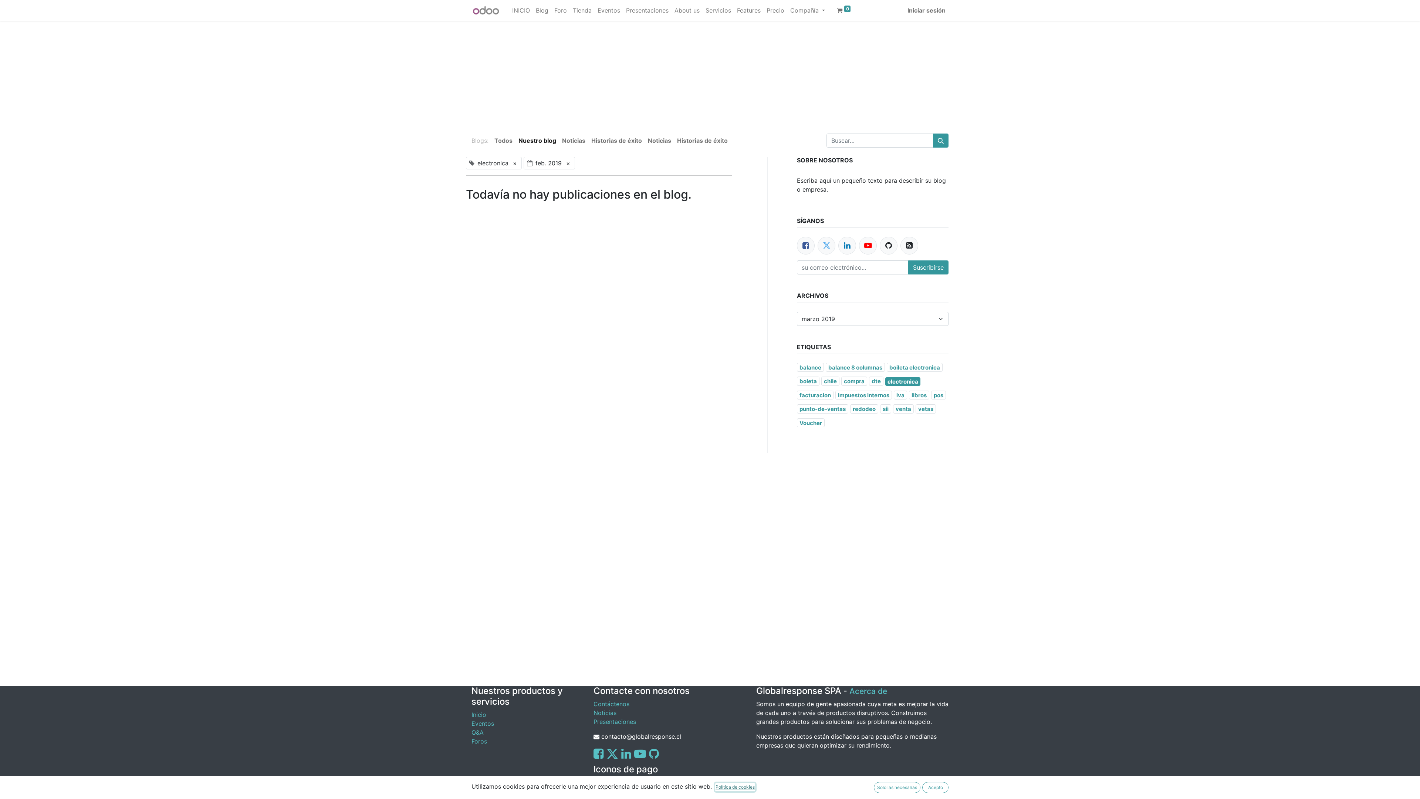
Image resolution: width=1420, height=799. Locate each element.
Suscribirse (928, 267)
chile (830, 381)
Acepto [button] (935, 787)
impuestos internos (863, 395)
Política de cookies (735, 787)
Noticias (605, 713)
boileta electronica (914, 367)
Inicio (478, 714)
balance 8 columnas (855, 367)
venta (903, 408)
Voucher (810, 423)
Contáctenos (611, 704)
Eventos (482, 723)
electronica (903, 381)
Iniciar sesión (926, 10)
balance (810, 367)
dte (876, 381)
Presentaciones (615, 721)
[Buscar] (941, 141)
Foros (479, 741)
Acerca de (868, 691)
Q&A (477, 732)
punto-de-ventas (822, 408)
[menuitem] (521, 10)
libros (919, 395)
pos (938, 395)
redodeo (864, 408)
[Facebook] (806, 245)
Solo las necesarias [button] (897, 787)
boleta (808, 381)
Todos (503, 140)
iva (900, 395)
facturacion (815, 395)
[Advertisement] (222, 72)
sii (886, 408)
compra (854, 381)
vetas (925, 408)
